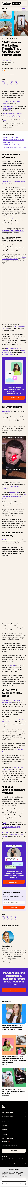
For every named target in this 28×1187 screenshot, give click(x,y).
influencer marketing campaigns (11, 827)
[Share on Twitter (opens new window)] (7, 82)
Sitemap (3, 1163)
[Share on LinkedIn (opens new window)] (11, 82)
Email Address (7, 899)
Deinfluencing (7, 108)
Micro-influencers (8, 106)
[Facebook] (23, 1158)
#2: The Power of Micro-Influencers (13, 140)
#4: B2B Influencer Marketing (11, 145)
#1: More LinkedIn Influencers (11, 137)
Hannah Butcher (6, 60)
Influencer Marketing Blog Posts (9, 1025)
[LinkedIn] (9, 1158)
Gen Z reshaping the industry (11, 116)
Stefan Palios (5, 1064)
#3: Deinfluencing (8, 142)
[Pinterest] (19, 1158)
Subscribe (14, 907)
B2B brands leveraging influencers (13, 113)
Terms (8, 1163)
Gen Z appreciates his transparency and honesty (14, 496)
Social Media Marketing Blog (8, 1089)
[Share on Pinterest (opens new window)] (16, 82)
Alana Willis (5, 1032)
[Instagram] (2, 1158)
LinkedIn (12, 665)
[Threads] (16, 1158)
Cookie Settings (23, 1163)
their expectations (7, 702)
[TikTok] (6, 1158)
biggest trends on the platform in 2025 (13, 230)
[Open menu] (24, 3)
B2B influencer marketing (9, 540)
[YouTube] (12, 1158)
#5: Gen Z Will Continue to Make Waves (14, 147)
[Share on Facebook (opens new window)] (3, 82)
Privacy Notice (15, 1163)
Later (4, 120)
